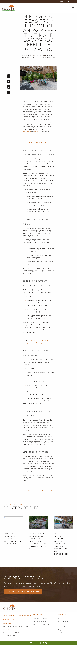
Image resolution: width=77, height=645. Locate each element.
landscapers (27, 132)
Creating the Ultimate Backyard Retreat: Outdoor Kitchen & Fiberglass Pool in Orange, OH (62, 544)
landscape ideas (27, 55)
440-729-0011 (9, 619)
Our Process (62, 624)
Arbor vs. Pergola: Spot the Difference (40, 142)
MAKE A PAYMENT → (67, 2)
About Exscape (63, 621)
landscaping (49, 55)
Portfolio (60, 619)
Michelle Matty (50, 57)
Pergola (23, 57)
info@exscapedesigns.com (17, 615)
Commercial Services (40, 619)
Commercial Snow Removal (42, 624)
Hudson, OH (27, 134)
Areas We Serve (63, 627)
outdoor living (39, 55)
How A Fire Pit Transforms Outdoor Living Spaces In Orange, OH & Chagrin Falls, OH (38, 541)
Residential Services (39, 621)
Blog (59, 630)
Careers (60, 633)
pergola (36, 132)
